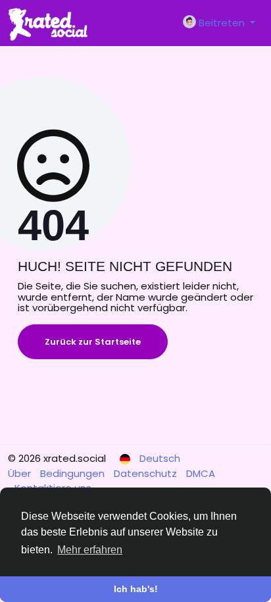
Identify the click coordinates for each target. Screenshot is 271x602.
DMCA (200, 473)
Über (21, 473)
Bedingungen (73, 473)
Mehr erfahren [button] (89, 549)
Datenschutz (147, 473)
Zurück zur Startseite (93, 342)
